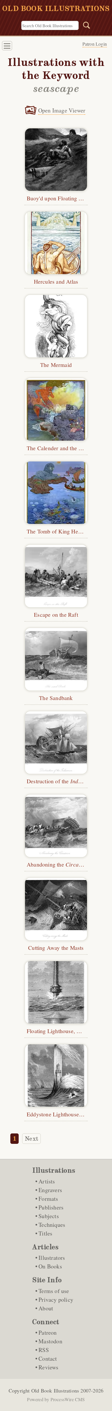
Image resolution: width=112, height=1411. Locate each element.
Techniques (51, 1225)
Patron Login (94, 44)
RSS (43, 1350)
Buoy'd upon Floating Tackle (60, 198)
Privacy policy (55, 1299)
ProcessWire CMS (68, 1399)
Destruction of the (59, 781)
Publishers (50, 1207)
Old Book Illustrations (55, 1390)
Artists (46, 1181)
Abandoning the (59, 864)
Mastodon (50, 1341)
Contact (47, 1358)
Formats (48, 1199)
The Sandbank (56, 697)
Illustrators (51, 1258)
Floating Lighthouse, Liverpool (63, 1031)
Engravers (50, 1190)
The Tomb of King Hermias (59, 531)
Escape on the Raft (56, 614)
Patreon (47, 1332)
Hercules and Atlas (56, 281)
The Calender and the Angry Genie (68, 448)
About (45, 1308)
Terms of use (53, 1291)
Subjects (48, 1216)
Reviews (48, 1367)
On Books (50, 1266)
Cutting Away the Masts (56, 947)
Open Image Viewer (61, 110)
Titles (45, 1233)
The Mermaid (56, 364)
